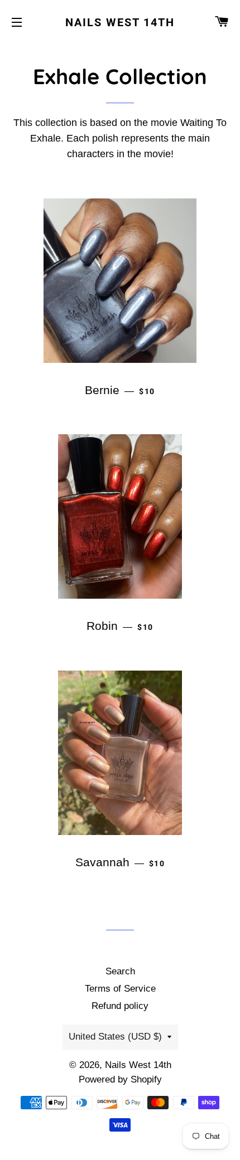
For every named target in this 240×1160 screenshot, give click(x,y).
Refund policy (120, 1006)
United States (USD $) (115, 1036)
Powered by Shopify (120, 1079)
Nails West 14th (120, 22)
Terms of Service (120, 988)
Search (120, 971)
